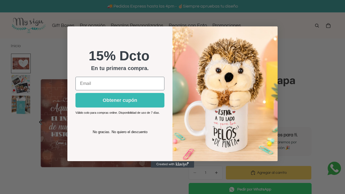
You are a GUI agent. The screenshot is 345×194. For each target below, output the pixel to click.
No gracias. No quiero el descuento (120, 132)
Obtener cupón (120, 100)
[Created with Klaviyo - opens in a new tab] (172, 164)
